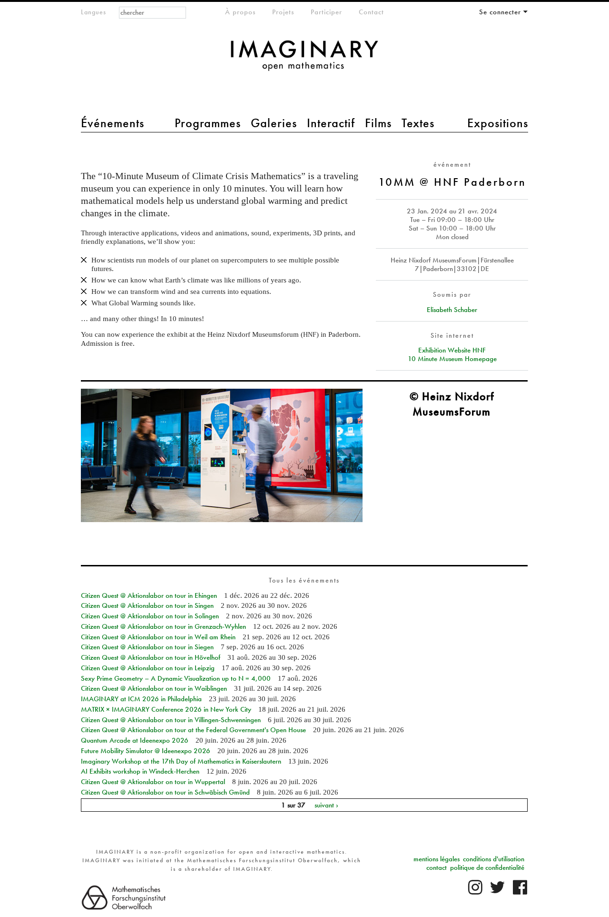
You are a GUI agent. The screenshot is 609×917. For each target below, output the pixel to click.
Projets (283, 12)
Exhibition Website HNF (452, 350)
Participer (326, 12)
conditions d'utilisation (493, 859)
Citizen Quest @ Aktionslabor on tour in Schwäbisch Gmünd (165, 792)
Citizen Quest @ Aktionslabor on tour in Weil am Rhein (158, 637)
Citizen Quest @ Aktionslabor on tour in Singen (147, 605)
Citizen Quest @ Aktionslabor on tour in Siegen (147, 647)
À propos (240, 12)
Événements (112, 123)
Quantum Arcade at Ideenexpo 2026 (134, 740)
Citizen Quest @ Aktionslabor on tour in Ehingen (149, 595)
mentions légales (436, 859)
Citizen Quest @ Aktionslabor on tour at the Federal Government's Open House (193, 730)
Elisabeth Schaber (452, 309)
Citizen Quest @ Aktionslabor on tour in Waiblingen (154, 688)
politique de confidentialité (487, 867)
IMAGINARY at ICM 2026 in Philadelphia (141, 699)
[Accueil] (304, 60)
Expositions (497, 123)
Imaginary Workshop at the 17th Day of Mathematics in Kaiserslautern (181, 761)
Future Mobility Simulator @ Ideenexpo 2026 (145, 750)
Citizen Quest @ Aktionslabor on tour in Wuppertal (153, 781)
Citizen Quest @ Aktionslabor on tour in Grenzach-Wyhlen (163, 626)
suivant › (326, 805)
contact (436, 867)
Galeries (274, 123)
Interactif (331, 123)
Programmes (208, 123)
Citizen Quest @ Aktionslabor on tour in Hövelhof (150, 657)
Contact (371, 12)
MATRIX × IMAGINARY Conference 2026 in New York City (166, 709)
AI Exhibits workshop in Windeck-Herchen (140, 771)
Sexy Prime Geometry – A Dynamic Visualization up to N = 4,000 (176, 678)
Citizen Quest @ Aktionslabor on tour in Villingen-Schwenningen (171, 719)
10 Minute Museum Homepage (452, 358)
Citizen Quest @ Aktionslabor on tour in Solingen (150, 616)
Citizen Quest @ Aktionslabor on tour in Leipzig (148, 668)
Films (378, 123)
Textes (418, 123)
